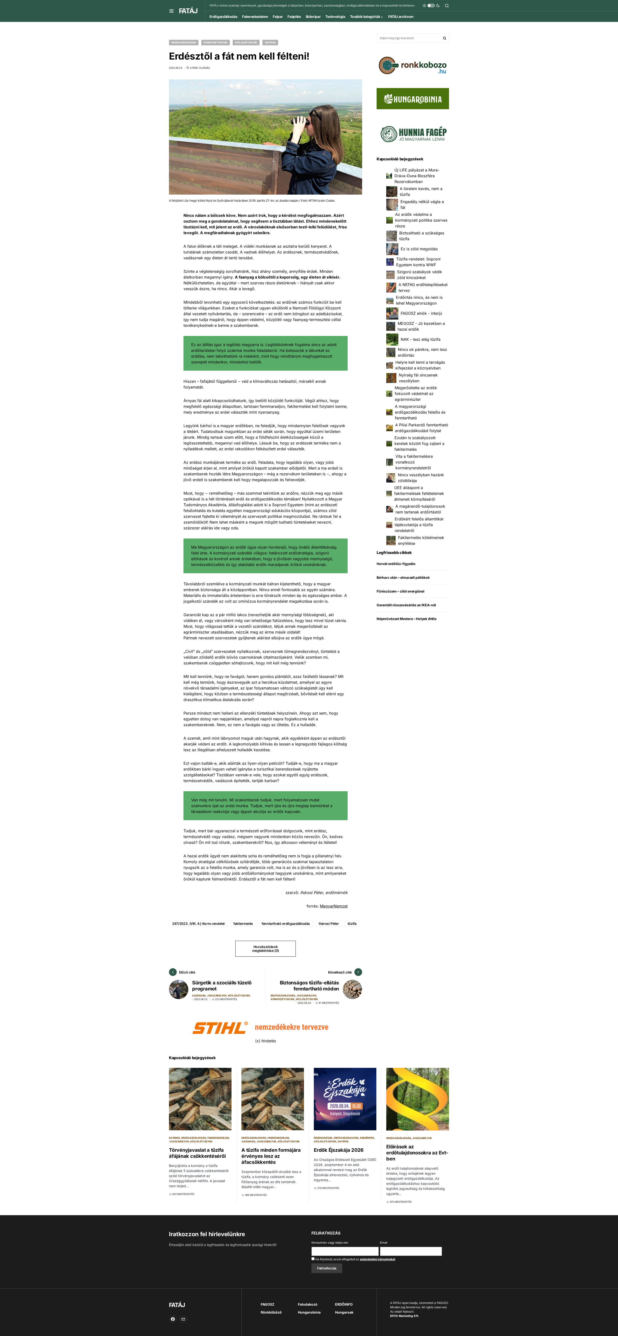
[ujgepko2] (413, 132)
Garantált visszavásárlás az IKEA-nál (406, 605)
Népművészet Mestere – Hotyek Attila (406, 619)
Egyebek (174, 1137)
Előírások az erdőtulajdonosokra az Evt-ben (417, 1153)
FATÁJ (188, 11)
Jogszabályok (217, 995)
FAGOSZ (267, 1304)
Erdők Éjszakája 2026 (339, 1150)
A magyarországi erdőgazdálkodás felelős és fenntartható (420, 412)
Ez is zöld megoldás (419, 249)
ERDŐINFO (344, 1304)
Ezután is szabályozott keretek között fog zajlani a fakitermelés (419, 444)
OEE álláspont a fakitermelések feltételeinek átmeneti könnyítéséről (419, 493)
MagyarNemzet (334, 906)
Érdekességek (323, 1137)
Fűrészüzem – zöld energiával (400, 591)
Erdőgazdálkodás (183, 42)
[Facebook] (173, 1319)
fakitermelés (243, 923)
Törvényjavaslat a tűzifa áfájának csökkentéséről (197, 1153)
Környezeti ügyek (215, 42)
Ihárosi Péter (329, 923)
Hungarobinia (309, 1312)
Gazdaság (199, 995)
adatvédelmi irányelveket (377, 1259)
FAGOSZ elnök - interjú (421, 313)
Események (367, 1137)
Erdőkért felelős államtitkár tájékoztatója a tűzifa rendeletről (419, 525)
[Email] (183, 1319)
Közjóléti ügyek (246, 42)
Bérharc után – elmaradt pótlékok (403, 578)
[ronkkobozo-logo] (413, 64)
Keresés (445, 38)
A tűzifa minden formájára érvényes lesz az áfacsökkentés (271, 1156)
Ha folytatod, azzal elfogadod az (355, 1259)
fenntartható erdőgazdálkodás (286, 923)
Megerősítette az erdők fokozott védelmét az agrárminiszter (416, 394)
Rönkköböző (271, 1312)
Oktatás (270, 42)
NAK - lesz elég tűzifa (421, 339)
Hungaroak (344, 1312)
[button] (171, 11)
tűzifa (352, 923)
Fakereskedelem (218, 1137)
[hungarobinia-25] (413, 98)
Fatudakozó (307, 1304)
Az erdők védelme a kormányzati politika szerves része (421, 220)
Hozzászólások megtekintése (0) (265, 949)
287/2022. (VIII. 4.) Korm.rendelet (198, 923)
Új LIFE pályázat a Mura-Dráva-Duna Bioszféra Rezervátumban (416, 176)
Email (383, 1242)
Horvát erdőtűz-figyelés (396, 564)
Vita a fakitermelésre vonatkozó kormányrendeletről (414, 462)
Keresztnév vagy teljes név (329, 1242)
